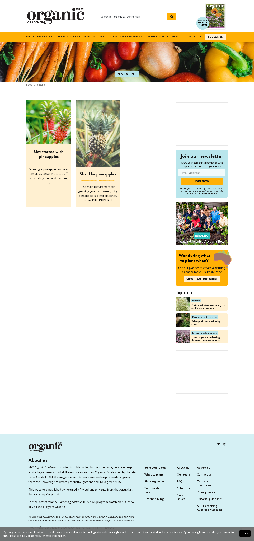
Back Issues (181, 497)
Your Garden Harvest (125, 36)
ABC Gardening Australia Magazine (210, 508)
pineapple (127, 74)
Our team (183, 474)
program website (54, 507)
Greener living (156, 36)
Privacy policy (206, 492)
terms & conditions (207, 193)
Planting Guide (94, 36)
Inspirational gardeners (204, 333)
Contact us (204, 474)
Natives (196, 300)
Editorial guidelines (210, 499)
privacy (184, 191)
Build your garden (39, 36)
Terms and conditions (204, 483)
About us (183, 467)
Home (29, 85)
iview (131, 502)
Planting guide (154, 481)
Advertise (203, 467)
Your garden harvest (152, 490)
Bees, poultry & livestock (204, 317)
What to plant (68, 36)
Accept (245, 533)
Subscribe (215, 37)
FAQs (180, 481)
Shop (175, 36)
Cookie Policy (33, 535)
